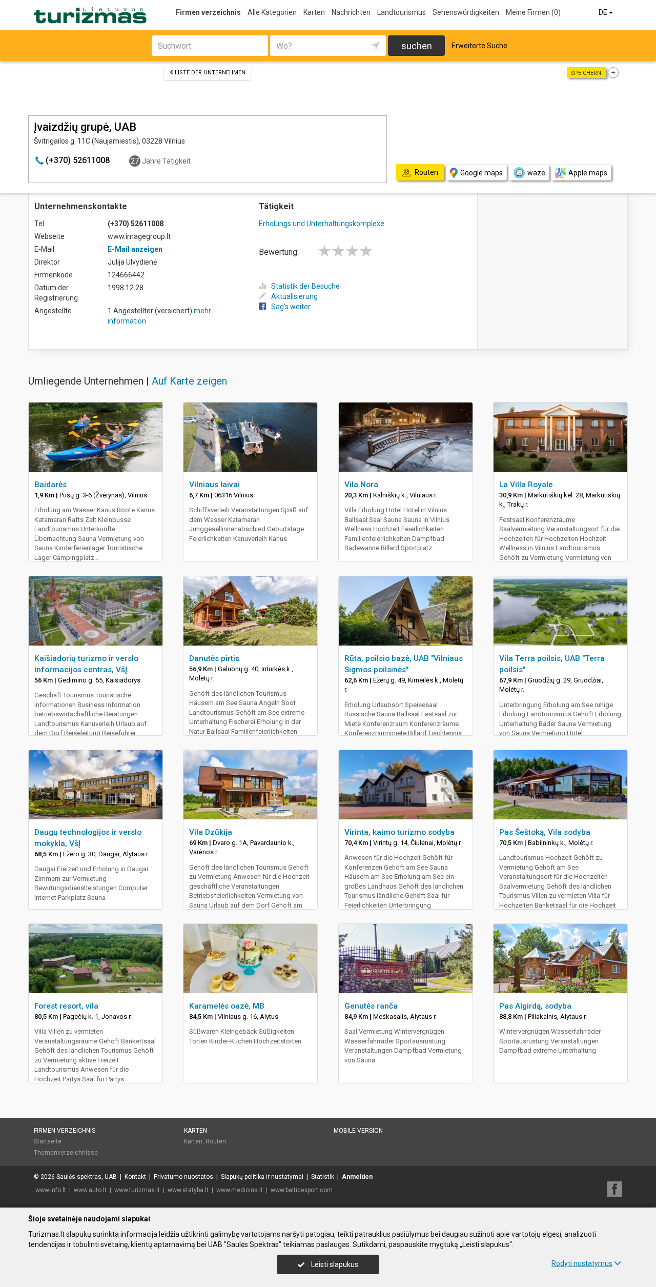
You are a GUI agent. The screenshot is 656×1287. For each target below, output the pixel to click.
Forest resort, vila (66, 1006)
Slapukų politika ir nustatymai (262, 1176)
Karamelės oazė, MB (226, 1006)
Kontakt (135, 1176)
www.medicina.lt (239, 1190)
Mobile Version (358, 1130)
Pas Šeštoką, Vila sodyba (544, 832)
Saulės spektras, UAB (86, 1176)
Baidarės (50, 484)
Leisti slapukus (334, 1264)
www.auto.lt (90, 1190)
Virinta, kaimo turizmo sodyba (399, 832)
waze (536, 173)
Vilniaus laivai (214, 484)
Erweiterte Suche (479, 46)
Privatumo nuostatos (183, 1176)
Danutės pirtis (214, 658)
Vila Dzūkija (210, 832)
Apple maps (587, 173)
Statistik (322, 1176)
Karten (314, 12)
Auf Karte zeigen (189, 381)
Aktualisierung (294, 296)
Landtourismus (401, 12)
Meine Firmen (533, 12)
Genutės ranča (371, 1006)
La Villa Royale (526, 484)
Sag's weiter (291, 307)
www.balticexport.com (302, 1190)
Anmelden (357, 1176)
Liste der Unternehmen (210, 72)
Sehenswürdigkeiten (466, 12)
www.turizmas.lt (137, 1190)
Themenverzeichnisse (66, 1152)
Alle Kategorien (272, 12)
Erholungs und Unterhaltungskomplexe (321, 223)
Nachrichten (351, 12)
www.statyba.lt (188, 1190)
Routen (216, 1141)
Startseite (47, 1141)
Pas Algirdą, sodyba (535, 1006)
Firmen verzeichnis (208, 12)
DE (604, 12)
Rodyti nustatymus (581, 1263)
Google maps (481, 173)
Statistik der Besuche (305, 286)
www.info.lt (50, 1190)
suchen (416, 46)
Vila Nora (361, 484)
